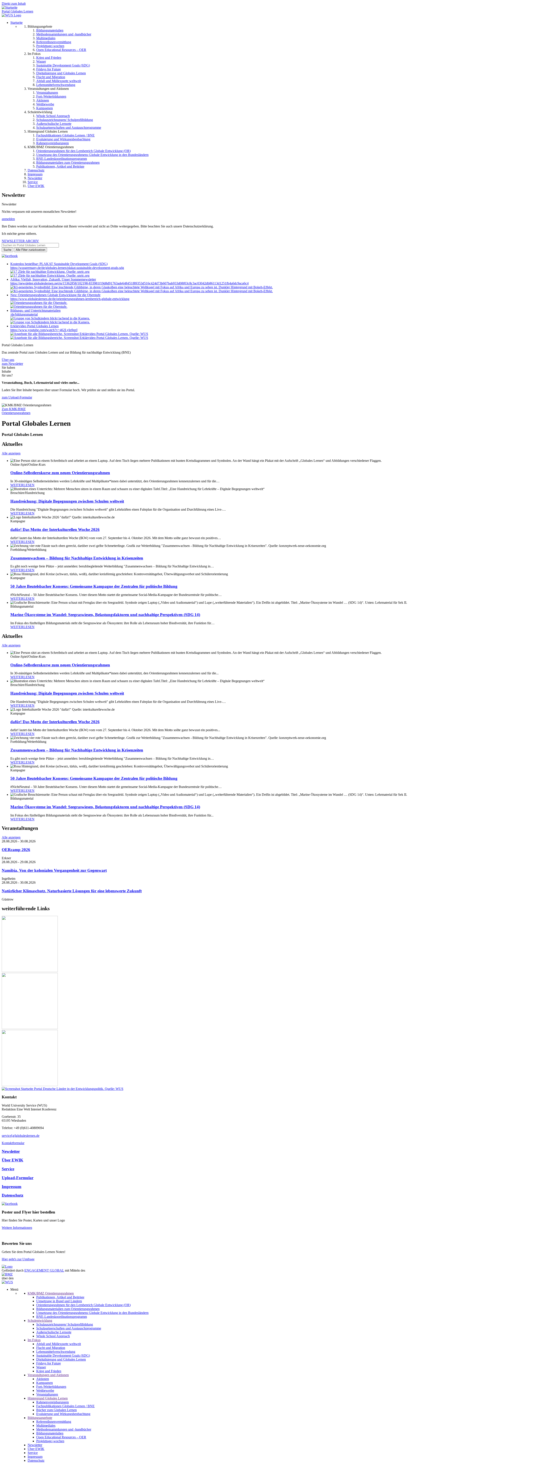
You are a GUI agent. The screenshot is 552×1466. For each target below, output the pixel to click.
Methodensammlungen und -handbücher (63, 34)
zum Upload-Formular (17, 397)
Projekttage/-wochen (50, 46)
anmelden (8, 219)
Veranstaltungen (47, 92)
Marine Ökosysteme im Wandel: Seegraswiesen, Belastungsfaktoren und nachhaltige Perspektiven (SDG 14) (105, 614)
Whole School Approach (53, 116)
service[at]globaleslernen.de (20, 1135)
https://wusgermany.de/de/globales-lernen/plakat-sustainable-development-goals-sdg (67, 268)
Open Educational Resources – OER (61, 50)
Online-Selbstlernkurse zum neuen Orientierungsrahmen (60, 472)
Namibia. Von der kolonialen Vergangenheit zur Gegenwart (54, 870)
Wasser (41, 61)
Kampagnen (44, 108)
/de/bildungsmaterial (24, 314)
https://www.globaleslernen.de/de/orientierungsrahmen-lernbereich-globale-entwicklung (69, 299)
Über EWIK (36, 186)
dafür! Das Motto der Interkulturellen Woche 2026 (55, 529)
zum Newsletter (12, 363)
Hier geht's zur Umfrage (18, 1259)
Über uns (8, 360)
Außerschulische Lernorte (53, 123)
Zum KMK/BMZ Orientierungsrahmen (16, 411)
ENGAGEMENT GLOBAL (44, 1270)
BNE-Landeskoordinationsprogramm (61, 158)
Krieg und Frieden (48, 57)
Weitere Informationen (17, 1227)
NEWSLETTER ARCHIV (20, 241)
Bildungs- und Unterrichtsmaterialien (35, 310)
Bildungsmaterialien (49, 30)
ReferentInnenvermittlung (53, 42)
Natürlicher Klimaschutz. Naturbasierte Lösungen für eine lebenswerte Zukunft (72, 891)
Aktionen (42, 100)
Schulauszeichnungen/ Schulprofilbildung (64, 120)
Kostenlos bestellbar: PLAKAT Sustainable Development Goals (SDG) (59, 264)
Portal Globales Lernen (17, 11)
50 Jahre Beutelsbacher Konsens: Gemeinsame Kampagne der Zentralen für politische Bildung (93, 586)
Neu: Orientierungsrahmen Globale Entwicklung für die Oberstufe (55, 295)
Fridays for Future (48, 69)
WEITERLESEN (22, 485)
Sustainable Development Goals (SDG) (63, 65)
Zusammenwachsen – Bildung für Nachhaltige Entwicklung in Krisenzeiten (76, 558)
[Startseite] (9, 7)
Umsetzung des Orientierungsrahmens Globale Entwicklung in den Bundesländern (92, 155)
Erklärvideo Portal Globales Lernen (34, 326)
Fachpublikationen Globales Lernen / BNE (65, 135)
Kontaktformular (13, 1143)
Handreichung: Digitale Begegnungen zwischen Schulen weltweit (67, 501)
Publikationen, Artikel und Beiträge (60, 166)
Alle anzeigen (11, 453)
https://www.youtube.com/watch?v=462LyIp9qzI (43, 330)
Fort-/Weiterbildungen (51, 96)
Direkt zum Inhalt (14, 3)
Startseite (16, 22)
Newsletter (35, 178)
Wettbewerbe (45, 104)
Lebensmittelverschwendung (55, 85)
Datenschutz (36, 170)
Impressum (35, 174)
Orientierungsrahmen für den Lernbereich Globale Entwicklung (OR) (83, 151)
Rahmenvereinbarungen (52, 143)
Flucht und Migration (50, 77)
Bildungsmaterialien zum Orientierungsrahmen (68, 162)
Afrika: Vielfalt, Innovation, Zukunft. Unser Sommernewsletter (53, 279)
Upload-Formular (17, 1177)
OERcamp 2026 (16, 849)
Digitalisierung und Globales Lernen (61, 73)
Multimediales (45, 38)
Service (33, 182)
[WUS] (11, 15)
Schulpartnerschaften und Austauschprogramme (68, 127)
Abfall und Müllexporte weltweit (58, 81)
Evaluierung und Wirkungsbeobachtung (63, 139)
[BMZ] (7, 1274)
